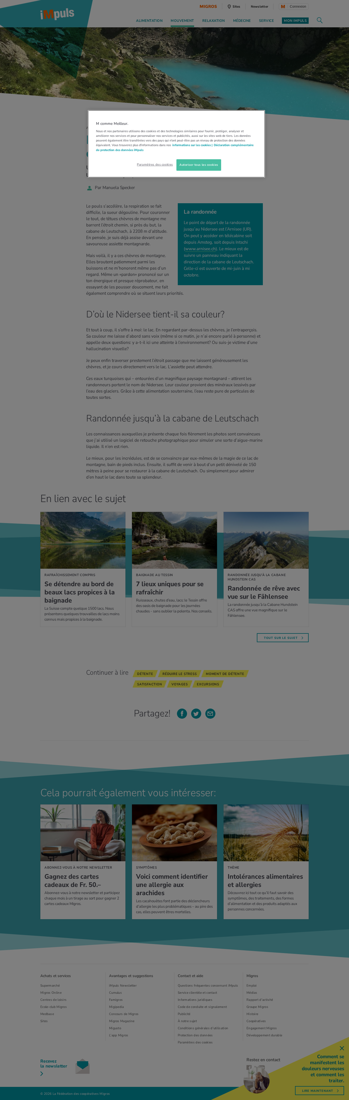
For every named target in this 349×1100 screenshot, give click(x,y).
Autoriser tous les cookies (198, 165)
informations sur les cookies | (192, 145)
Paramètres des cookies (155, 164)
